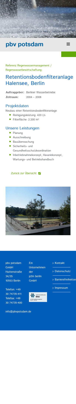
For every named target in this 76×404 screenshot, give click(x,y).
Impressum (61, 288)
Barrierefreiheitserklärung (62, 280)
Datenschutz (62, 271)
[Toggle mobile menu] (68, 44)
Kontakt (60, 263)
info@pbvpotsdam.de (18, 312)
